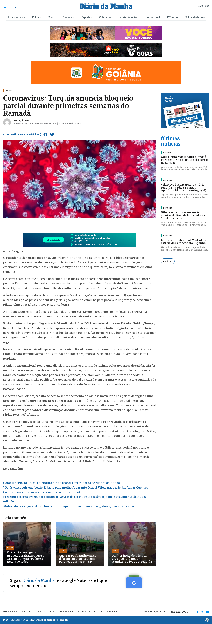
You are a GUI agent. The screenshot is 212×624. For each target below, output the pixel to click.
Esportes (86, 17)
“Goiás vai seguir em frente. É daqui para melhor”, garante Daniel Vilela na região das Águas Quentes (75, 487)
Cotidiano (105, 17)
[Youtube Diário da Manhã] (207, 612)
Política (36, 17)
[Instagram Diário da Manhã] (202, 612)
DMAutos (172, 17)
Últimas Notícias (15, 17)
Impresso (202, 6)
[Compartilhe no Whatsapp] (39, 135)
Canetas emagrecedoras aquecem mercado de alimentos (43, 492)
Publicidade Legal (195, 17)
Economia (68, 17)
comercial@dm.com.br (156, 611)
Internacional (152, 17)
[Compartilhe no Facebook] (45, 135)
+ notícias (168, 261)
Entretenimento (127, 17)
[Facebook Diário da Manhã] (197, 612)
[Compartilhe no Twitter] (52, 135)
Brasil (51, 17)
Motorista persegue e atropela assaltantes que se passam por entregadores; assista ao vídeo (68, 506)
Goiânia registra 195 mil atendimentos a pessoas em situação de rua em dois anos (61, 483)
